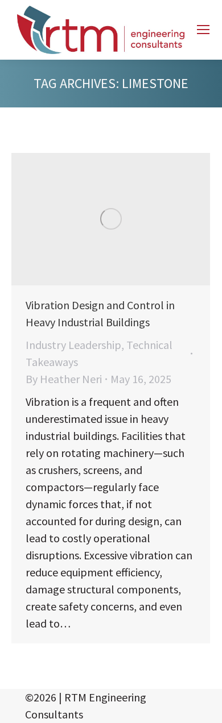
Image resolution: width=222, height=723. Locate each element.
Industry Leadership (73, 345)
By (64, 379)
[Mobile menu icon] (203, 29)
